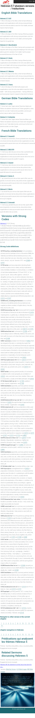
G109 (9, 518)
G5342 (3, 369)
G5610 (25, 329)
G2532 (3, 376)
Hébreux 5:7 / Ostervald (7, 202)
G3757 (3, 263)
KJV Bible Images (22, 669)
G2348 (23, 565)
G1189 (22, 381)
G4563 (29, 341)
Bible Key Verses (11, 669)
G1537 (9, 298)
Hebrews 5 (3, 223)
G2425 (9, 402)
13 (32, 623)
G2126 (24, 608)
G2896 (21, 445)
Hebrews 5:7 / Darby (6, 58)
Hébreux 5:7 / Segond (6, 162)
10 (23, 623)
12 (29, 623)
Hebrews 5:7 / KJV (5, 18)
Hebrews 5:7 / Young (6, 84)
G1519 (3, 298)
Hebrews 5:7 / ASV (5, 31)
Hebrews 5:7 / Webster (7, 71)
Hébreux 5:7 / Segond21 (7, 136)
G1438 (25, 331)
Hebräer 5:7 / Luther (6, 104)
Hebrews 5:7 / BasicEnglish (8, 45)
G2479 (24, 438)
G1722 (18, 435)
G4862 (25, 435)
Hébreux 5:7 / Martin (6, 189)
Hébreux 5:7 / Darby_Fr (7, 176)
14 (2, 626)
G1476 (31, 312)
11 (26, 623)
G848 (25, 537)
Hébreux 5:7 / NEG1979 (7, 149)
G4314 (24, 360)
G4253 (27, 468)
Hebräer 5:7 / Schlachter (7, 117)
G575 (32, 433)
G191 (19, 589)
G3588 (28, 260)
